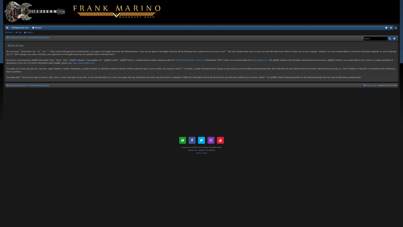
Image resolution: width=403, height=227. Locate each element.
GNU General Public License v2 (190, 60)
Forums (38, 28)
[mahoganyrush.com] (85, 12)
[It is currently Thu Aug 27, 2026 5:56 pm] (362, 38)
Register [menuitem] (396, 28)
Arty (195, 150)
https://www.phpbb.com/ (84, 63)
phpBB (193, 147)
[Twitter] (201, 140)
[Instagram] (210, 140)
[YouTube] (220, 140)
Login (20, 32)
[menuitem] (386, 27)
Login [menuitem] (391, 28)
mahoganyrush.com (19, 28)
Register (29, 32)
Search (10, 32)
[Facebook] (192, 140)
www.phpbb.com (260, 60)
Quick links (8, 28)
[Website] (182, 140)
